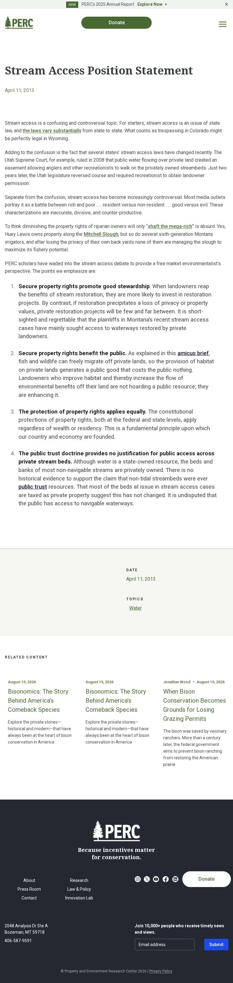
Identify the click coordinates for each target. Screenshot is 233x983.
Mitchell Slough (101, 234)
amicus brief (193, 353)
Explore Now (149, 4)
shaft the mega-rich (170, 226)
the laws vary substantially (52, 131)
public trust (33, 486)
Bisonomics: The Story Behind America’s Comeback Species (38, 700)
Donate (206, 879)
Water (135, 608)
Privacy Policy (160, 971)
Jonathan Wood (176, 682)
